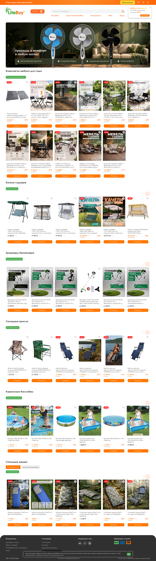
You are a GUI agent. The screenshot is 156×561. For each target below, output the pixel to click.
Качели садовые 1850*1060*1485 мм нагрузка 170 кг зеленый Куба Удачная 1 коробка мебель (88, 231)
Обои (110, 15)
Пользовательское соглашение (16, 548)
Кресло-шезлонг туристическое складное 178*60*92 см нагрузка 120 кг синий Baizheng (65, 370)
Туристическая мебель (74, 15)
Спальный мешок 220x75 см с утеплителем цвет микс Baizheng (90, 514)
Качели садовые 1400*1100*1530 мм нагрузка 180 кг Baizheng (16, 231)
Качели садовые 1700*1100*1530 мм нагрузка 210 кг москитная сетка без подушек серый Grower (65, 231)
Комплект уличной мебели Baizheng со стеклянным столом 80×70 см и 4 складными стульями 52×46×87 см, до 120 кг (89, 115)
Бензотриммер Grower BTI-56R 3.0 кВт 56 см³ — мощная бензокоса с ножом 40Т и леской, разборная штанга (137, 301)
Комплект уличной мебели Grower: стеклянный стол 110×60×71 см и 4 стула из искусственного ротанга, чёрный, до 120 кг (113, 115)
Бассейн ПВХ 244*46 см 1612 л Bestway (114, 439)
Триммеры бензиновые (14, 259)
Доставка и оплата (12, 542)
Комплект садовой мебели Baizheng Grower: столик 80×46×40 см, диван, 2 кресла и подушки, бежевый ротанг (114, 165)
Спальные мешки (12, 472)
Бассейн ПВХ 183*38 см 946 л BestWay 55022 (17, 439)
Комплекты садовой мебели (16, 77)
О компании (46, 542)
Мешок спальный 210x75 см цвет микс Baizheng (18, 513)
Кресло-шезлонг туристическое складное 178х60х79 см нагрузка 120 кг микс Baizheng (89, 370)
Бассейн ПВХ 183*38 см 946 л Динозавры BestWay (65, 439)
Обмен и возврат (11, 545)
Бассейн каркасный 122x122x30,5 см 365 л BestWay (87, 440)
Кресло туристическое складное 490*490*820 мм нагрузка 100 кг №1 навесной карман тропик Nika (41, 370)
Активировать (144, 15)
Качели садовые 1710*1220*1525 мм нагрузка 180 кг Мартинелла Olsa (114, 231)
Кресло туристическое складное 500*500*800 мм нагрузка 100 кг (17, 370)
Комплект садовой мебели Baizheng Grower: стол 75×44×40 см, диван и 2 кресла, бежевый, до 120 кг (65, 115)
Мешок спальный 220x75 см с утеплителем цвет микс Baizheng (66, 514)
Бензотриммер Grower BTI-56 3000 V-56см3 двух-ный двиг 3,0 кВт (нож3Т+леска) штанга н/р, (89, 301)
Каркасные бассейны (14, 398)
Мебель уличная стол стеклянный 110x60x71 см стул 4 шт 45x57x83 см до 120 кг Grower (65, 165)
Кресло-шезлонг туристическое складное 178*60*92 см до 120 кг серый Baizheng (113, 370)
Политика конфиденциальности (69, 558)
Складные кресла (12, 327)
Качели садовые (12, 189)
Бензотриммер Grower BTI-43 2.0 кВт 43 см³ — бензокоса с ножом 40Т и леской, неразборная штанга (113, 301)
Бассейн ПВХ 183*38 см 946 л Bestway (41, 439)
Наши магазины (127, 2)
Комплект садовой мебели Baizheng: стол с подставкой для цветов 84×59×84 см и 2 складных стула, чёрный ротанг (41, 165)
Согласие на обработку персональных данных (134, 558)
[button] (147, 45)
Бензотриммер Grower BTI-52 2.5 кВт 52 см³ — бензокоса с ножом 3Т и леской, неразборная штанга (65, 301)
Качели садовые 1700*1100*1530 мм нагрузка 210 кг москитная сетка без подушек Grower (41, 231)
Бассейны (55, 15)
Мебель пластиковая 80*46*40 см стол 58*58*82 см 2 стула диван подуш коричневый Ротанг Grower (89, 165)
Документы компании (49, 548)
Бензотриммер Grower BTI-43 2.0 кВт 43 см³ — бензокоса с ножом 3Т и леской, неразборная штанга (41, 301)
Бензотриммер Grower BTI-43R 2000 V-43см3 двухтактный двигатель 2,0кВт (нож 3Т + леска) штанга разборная (18, 301)
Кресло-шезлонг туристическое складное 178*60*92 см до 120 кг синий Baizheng (137, 370)
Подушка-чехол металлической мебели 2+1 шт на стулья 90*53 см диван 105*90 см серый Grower (17, 115)
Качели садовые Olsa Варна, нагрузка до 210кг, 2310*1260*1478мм (138, 231)
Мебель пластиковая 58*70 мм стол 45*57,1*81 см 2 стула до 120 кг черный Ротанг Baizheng (40, 115)
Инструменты (96, 15)
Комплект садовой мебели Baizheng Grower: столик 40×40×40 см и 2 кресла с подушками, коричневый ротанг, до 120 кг (16, 165)
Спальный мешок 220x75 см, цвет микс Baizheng (113, 513)
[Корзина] (148, 2)
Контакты (45, 545)
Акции (122, 15)
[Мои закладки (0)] (139, 2)
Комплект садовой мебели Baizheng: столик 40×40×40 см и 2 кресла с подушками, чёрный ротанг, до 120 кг (138, 115)
